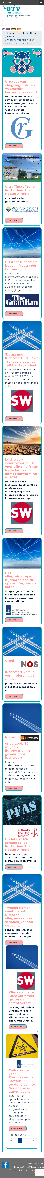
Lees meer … (14, 146)
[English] (4, 29)
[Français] (10, 29)
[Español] (20, 29)
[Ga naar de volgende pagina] (33, 1140)
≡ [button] (41, 2)
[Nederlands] (7, 29)
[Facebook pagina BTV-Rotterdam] (5, 1165)
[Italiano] (16, 29)
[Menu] (36, 15)
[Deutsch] (13, 29)
